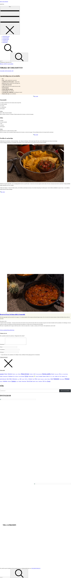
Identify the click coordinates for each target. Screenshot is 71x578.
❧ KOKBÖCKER (5, 39)
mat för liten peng (3, 378)
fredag (1, 376)
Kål (58, 376)
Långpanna (63, 376)
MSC (21, 378)
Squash (17, 381)
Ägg (46, 381)
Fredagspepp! (5, 376)
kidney (6, 330)
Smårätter (5, 381)
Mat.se (8, 330)
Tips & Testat (29, 381)
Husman (44, 376)
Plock (36, 378)
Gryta (26, 376)
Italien (47, 376)
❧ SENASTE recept (5, 36)
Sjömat (67, 379)
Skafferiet (1, 381)
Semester (56, 379)
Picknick (30, 378)
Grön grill (37, 376)
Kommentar (2, 344)
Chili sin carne (2, 330)
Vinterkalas (40, 381)
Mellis (8, 378)
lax (60, 376)
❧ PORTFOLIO (5, 40)
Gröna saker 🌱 (32, 376)
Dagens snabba (46, 374)
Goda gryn (16, 376)
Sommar (13, 381)
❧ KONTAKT (5, 42)
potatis (39, 378)
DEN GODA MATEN (4, 1)
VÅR (43, 381)
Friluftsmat (10, 376)
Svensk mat (24, 381)
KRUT (53, 376)
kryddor (56, 376)
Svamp (20, 381)
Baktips (5, 374)
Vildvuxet (36, 381)
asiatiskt (2, 374)
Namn (1, 346)
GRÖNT (5, 63)
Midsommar (14, 378)
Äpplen (48, 381)
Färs (14, 376)
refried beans (12, 330)
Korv (51, 376)
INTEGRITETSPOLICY (35, 568)
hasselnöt (40, 376)
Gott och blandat (21, 376)
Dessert (52, 374)
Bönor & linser (25, 374)
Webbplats (2, 352)
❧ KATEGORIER (5, 37)
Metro (10, 378)
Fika (60, 374)
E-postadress (2, 349)
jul (49, 376)
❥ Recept (1, 63)
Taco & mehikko (10, 63)
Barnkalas (10, 374)
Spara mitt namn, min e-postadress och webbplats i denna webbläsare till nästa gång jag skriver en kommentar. (20, 354)
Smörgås (9, 381)
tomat (34, 381)
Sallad (51, 378)
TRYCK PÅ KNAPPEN (65, 390)
